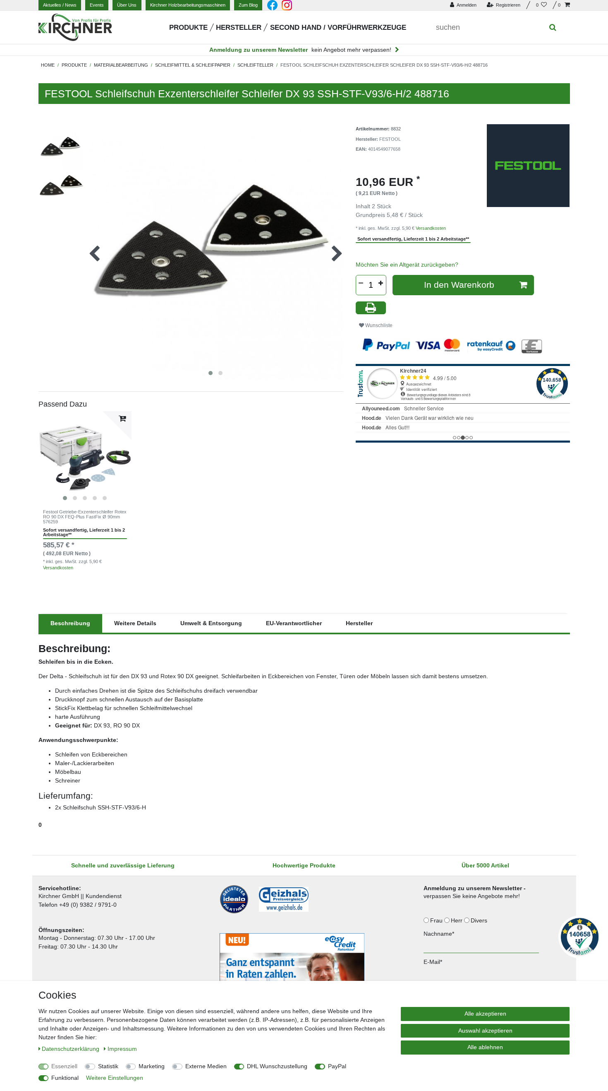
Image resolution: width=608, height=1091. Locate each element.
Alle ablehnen (485, 1047)
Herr (457, 920)
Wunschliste (378, 325)
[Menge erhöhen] (381, 283)
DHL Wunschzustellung (277, 1066)
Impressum (122, 1048)
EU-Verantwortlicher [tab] (294, 623)
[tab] (70, 623)
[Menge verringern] (361, 283)
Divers (480, 920)
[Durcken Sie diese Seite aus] (371, 307)
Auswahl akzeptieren (485, 1030)
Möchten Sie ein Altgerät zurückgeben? (407, 264)
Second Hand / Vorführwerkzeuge (338, 27)
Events (97, 4)
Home (48, 65)
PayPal (337, 1066)
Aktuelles (60, 4)
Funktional (65, 1077)
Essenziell (64, 1066)
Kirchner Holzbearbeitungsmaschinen (187, 4)
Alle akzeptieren (485, 1013)
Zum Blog (248, 4)
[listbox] (85, 458)
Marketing (152, 1066)
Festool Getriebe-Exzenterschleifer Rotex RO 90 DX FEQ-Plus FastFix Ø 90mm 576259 (85, 517)
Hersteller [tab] (359, 623)
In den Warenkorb (459, 284)
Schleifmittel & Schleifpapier (192, 65)
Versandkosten (58, 567)
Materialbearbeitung (121, 65)
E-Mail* (433, 962)
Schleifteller (255, 65)
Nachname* (439, 933)
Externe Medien (206, 1066)
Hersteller (238, 27)
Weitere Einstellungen (114, 1077)
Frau (437, 920)
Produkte (188, 27)
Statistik (108, 1066)
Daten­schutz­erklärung (71, 1048)
